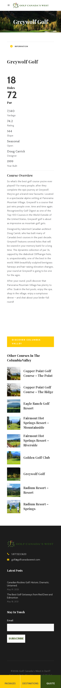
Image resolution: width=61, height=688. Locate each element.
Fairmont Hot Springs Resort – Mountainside (36, 422)
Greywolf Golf (34, 474)
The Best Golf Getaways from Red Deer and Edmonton (30, 596)
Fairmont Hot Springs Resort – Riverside (36, 440)
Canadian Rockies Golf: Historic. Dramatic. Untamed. (28, 584)
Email (10, 620)
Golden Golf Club (36, 457)
